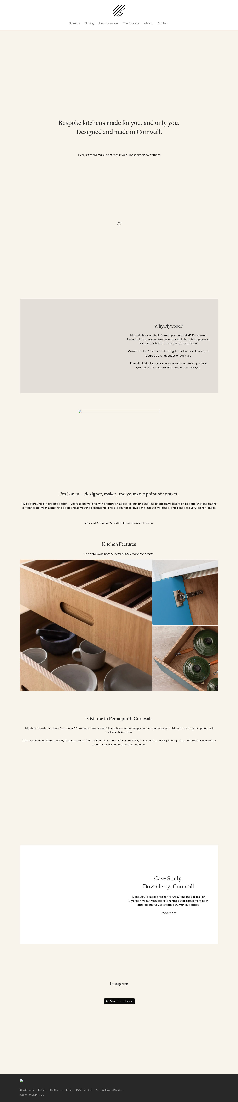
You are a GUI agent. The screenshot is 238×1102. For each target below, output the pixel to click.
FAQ (78, 1090)
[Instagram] (211, 1081)
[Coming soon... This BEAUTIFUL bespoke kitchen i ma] (94, 994)
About (148, 23)
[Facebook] (206, 1081)
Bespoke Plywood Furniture (109, 1090)
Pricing (89, 23)
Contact (163, 23)
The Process (131, 23)
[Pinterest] (216, 1081)
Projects (74, 23)
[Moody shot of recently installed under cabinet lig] (194, 994)
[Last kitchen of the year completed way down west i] (144, 994)
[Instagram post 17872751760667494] (44, 994)
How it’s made (108, 23)
